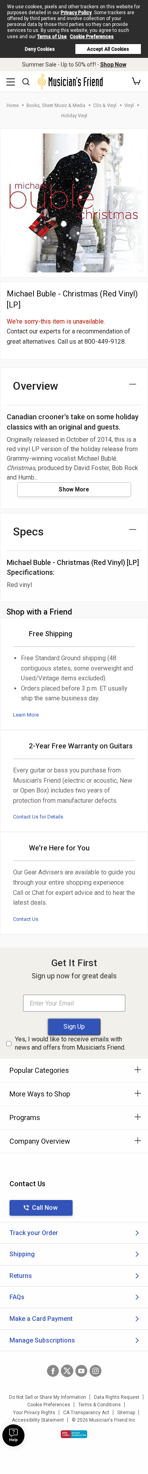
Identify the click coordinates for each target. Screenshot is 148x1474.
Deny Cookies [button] (40, 49)
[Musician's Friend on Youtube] (81, 1371)
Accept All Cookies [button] (108, 49)
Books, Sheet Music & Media (55, 105)
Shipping (22, 1254)
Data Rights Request (116, 1397)
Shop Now (113, 64)
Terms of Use (52, 36)
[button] (136, 81)
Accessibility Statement (38, 1420)
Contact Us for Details (38, 817)
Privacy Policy (76, 12)
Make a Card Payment (41, 1318)
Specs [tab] (28, 531)
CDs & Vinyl (104, 105)
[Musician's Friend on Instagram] (95, 1371)
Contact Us (25, 919)
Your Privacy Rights (34, 1412)
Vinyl (129, 105)
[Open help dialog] (13, 1435)
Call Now (45, 1207)
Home (13, 105)
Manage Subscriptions (42, 1340)
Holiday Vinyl (74, 116)
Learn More (26, 715)
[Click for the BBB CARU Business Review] (74, 1434)
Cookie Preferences (92, 36)
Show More (74, 489)
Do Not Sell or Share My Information (47, 1397)
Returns (20, 1276)
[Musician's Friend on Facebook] (53, 1371)
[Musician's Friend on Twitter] (67, 1371)
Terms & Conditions (99, 1404)
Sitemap (126, 1412)
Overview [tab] (35, 386)
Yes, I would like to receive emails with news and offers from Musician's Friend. (70, 1043)
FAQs (16, 1297)
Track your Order (33, 1233)
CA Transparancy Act (86, 1412)
